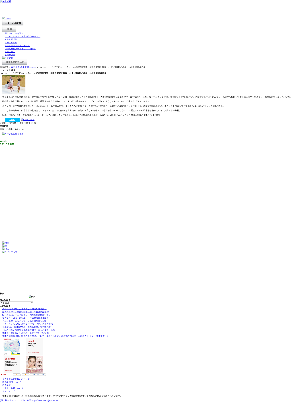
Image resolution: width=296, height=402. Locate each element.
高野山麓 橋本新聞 (20, 67)
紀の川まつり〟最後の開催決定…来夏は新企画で (25, 312)
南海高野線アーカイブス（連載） (20, 48)
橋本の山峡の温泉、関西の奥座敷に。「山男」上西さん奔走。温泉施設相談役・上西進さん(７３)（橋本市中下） (55, 336)
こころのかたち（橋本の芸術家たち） (22, 36)
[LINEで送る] (28, 119)
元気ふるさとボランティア (17, 45)
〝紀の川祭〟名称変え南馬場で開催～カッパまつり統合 (28, 330)
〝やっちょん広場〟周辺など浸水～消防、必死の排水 (27, 324)
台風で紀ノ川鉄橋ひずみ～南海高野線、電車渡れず (26, 327)
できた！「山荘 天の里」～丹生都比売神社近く (25, 318)
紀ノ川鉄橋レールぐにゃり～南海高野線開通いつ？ (26, 315)
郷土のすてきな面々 (14, 33)
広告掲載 (6, 385)
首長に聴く (10, 51)
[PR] (2, 400)
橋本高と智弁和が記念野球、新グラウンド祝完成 (25, 333)
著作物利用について (11, 382)
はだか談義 (10, 55)
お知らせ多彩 (11, 42)
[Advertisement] (56, 10)
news (34, 67)
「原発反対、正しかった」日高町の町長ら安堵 (24, 321)
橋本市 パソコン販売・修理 (18, 400)
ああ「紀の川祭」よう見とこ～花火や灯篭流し (24, 308)
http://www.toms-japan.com (45, 400)
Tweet (12, 119)
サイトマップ (8, 391)
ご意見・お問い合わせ (12, 388)
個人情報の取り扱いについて (16, 379)
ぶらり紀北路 (11, 39)
